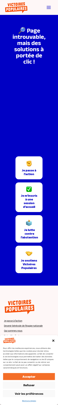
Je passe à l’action (13, 320)
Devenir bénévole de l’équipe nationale (23, 325)
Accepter (29, 376)
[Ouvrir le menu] (49, 7)
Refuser (29, 385)
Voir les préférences (29, 393)
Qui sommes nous (13, 330)
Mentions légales (29, 401)
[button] (53, 340)
